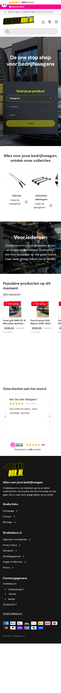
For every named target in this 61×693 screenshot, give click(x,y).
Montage (7, 522)
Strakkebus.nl (18, 636)
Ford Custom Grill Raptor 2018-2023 (40, 322)
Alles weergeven (11, 294)
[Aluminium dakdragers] (41, 180)
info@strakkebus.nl (12, 613)
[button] (49, 22)
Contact (7, 516)
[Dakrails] (16, 180)
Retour (6, 567)
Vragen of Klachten (12, 561)
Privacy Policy (10, 545)
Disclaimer (8, 550)
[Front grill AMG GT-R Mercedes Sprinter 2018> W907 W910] (15, 309)
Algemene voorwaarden (15, 539)
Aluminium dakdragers (41, 197)
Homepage (8, 510)
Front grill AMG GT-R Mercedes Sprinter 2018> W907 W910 (14, 322)
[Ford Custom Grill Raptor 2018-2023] (42, 309)
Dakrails (16, 195)
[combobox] (30, 31)
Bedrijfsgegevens (12, 556)
